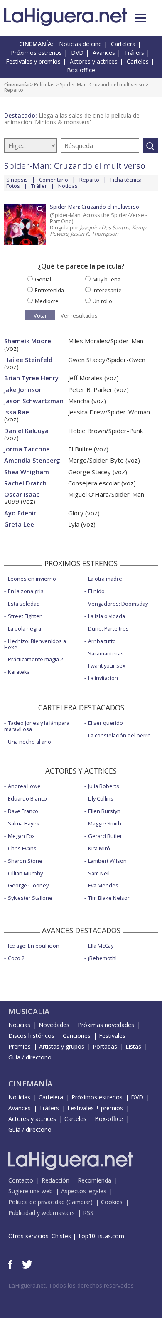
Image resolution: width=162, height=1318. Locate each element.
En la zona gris (26, 591)
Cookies (112, 1202)
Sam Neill (99, 873)
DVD (77, 53)
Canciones (77, 1036)
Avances (104, 53)
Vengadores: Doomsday (118, 603)
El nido (96, 591)
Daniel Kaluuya (26, 430)
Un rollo (102, 301)
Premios (19, 1046)
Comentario (53, 179)
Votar (40, 315)
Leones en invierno (32, 578)
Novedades (54, 1025)
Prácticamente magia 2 (35, 659)
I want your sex (106, 665)
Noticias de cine (80, 44)
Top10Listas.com (101, 1236)
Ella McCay (100, 945)
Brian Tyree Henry (31, 378)
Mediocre (47, 301)
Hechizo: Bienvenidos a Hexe (35, 644)
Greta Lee (19, 524)
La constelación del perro (119, 735)
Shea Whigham (26, 471)
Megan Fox (21, 836)
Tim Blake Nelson (109, 898)
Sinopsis (17, 179)
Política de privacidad (36, 1202)
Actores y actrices (94, 61)
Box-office (81, 70)
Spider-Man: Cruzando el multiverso (102, 84)
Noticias (68, 186)
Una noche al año (29, 741)
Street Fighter (25, 616)
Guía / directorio (30, 1057)
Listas (133, 1046)
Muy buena (106, 279)
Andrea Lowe (24, 786)
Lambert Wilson (107, 861)
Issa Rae (16, 412)
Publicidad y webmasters (41, 1213)
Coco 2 (16, 958)
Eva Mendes (103, 885)
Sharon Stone (25, 861)
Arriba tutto (102, 641)
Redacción (55, 1180)
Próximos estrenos (36, 53)
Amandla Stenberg (32, 460)
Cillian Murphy (25, 873)
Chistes (61, 1236)
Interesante (107, 290)
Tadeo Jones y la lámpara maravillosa (36, 726)
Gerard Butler (105, 836)
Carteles (138, 61)
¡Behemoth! (102, 958)
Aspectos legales (83, 1191)
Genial (43, 279)
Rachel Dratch (25, 483)
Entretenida (49, 290)
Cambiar (79, 1202)
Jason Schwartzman (34, 400)
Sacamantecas (106, 653)
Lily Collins (100, 798)
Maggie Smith (104, 823)
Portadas (105, 1046)
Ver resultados (79, 316)
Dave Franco (23, 811)
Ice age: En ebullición (33, 945)
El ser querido (105, 723)
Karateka (19, 671)
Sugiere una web (30, 1191)
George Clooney (28, 885)
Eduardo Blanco (27, 798)
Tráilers (134, 53)
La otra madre (105, 578)
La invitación (103, 678)
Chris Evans (22, 848)
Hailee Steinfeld (28, 359)
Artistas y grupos (61, 1046)
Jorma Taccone (27, 449)
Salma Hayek (23, 823)
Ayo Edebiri (21, 513)
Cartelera (123, 44)
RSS (88, 1213)
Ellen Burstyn (104, 811)
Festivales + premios (95, 1108)
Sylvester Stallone (30, 898)
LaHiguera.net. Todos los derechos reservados (71, 1285)
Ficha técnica (126, 179)
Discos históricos (31, 1036)
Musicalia (28, 1011)
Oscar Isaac (21, 494)
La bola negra (24, 628)
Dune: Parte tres (108, 628)
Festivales (112, 1036)
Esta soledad (24, 603)
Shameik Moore (27, 341)
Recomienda (94, 1180)
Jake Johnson (23, 389)
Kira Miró (99, 848)
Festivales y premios (33, 61)
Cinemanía (16, 84)
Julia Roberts (103, 786)
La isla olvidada (106, 616)
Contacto (20, 1180)
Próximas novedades (106, 1025)
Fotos (13, 186)
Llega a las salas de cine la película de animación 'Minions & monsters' (72, 118)
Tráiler (39, 186)
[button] (140, 18)
